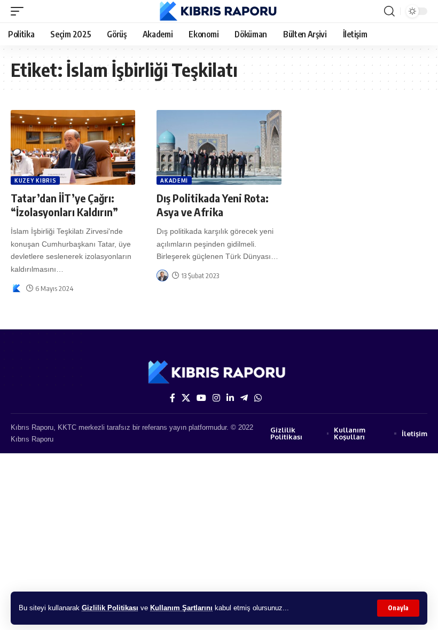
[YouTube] (201, 398)
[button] (398, 608)
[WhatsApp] (258, 398)
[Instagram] (216, 398)
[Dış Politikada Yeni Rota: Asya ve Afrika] (219, 147)
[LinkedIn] (230, 398)
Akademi (174, 180)
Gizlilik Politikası (110, 608)
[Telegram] (244, 398)
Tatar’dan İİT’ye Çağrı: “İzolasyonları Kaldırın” (64, 204)
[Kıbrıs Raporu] (219, 11)
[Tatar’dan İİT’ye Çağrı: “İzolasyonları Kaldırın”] (73, 147)
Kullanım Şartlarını (181, 608)
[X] (186, 398)
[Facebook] (172, 398)
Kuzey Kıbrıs (35, 180)
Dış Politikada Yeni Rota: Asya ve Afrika (213, 204)
